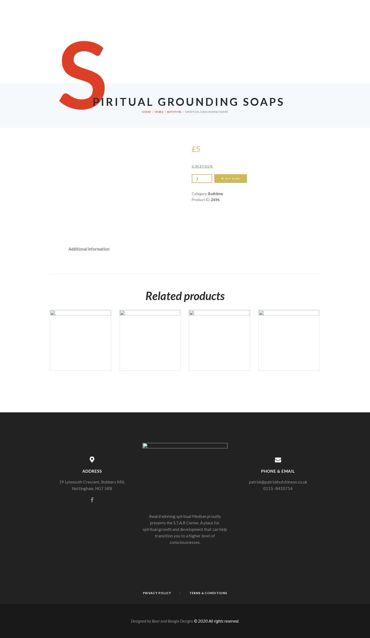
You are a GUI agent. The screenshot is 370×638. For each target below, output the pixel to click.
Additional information (89, 248)
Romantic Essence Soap (80, 330)
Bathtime (174, 111)
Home (146, 111)
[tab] (89, 249)
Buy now (232, 178)
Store (159, 111)
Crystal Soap (219, 328)
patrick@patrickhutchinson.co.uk (278, 481)
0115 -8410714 (278, 488)
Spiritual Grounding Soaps (150, 330)
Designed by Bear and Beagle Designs (162, 621)
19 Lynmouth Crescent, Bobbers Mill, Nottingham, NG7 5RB (92, 485)
